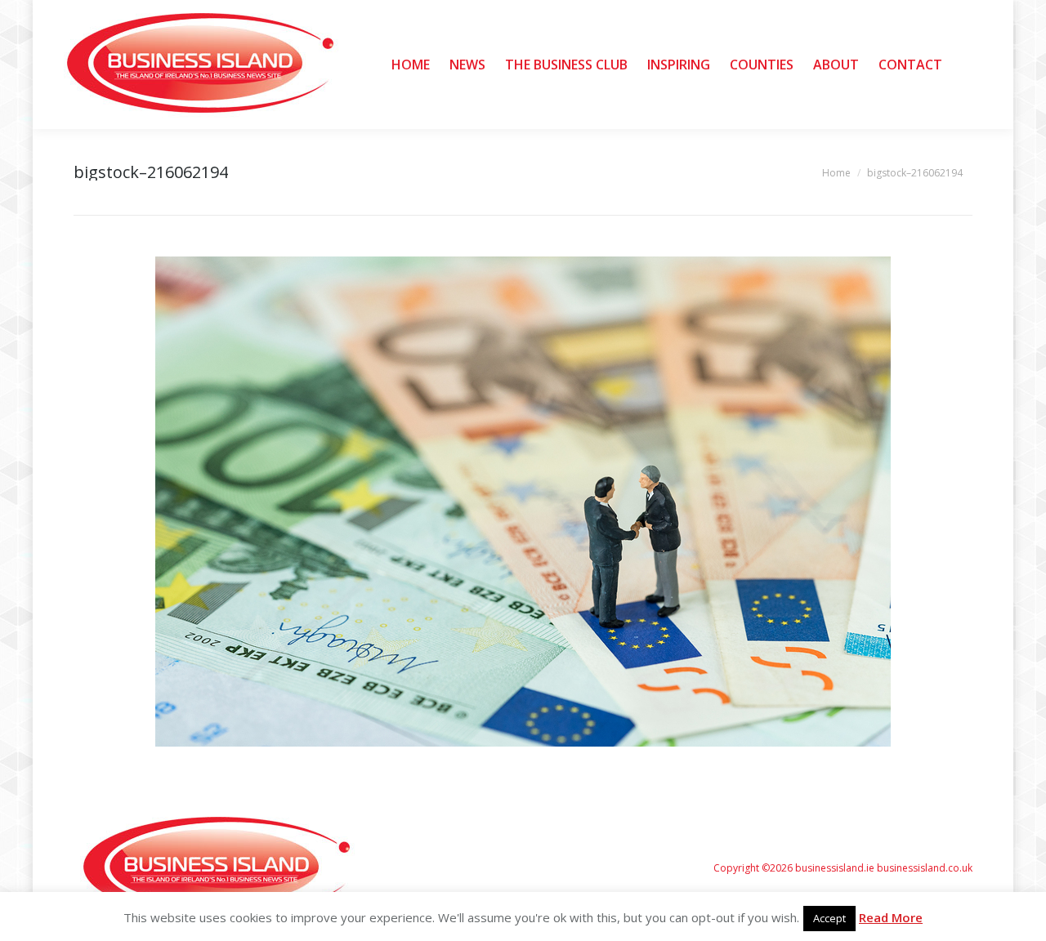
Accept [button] (829, 918)
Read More (891, 917)
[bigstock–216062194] (523, 501)
